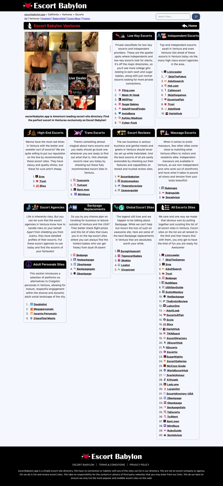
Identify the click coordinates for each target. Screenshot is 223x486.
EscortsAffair (175, 315)
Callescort (174, 90)
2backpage (83, 264)
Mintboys (83, 194)
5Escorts (171, 347)
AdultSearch (173, 268)
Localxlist (173, 388)
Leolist (125, 265)
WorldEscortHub (177, 370)
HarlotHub (173, 329)
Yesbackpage (85, 259)
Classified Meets (44, 318)
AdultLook (172, 310)
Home (192, 26)
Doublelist (40, 304)
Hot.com (173, 85)
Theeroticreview (131, 185)
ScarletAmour (175, 375)
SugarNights (175, 356)
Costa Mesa (73, 18)
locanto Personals (45, 313)
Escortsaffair (175, 99)
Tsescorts (82, 180)
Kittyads (172, 379)
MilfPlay (127, 99)
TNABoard (173, 333)
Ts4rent (81, 185)
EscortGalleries (176, 361)
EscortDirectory (176, 338)
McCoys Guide (176, 365)
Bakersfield (59, 18)
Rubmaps (170, 188)
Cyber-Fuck (129, 122)
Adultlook (173, 108)
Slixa (42, 185)
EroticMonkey (174, 292)
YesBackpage (175, 296)
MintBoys (173, 425)
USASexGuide (174, 287)
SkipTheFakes (177, 76)
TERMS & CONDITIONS (112, 464)
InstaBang (128, 113)
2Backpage (174, 398)
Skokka (126, 260)
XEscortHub (174, 342)
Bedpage (82, 255)
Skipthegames (176, 95)
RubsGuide (174, 430)
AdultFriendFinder (133, 108)
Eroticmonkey (130, 181)
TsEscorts (173, 412)
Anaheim (46, 18)
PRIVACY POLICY (139, 464)
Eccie (170, 319)
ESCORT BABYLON (83, 464)
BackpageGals (176, 407)
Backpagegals (85, 268)
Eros (41, 176)
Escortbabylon (129, 176)
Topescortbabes (131, 255)
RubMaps (171, 282)
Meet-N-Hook (130, 95)
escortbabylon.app (34, 14)
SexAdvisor (174, 435)
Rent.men (82, 189)
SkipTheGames (175, 259)
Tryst (170, 104)
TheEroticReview (177, 301)
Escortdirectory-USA (179, 393)
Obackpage (83, 273)
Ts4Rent (172, 416)
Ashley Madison (131, 118)
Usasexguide (129, 190)
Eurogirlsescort (130, 251)
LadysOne (173, 305)
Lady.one (173, 384)
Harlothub (175, 113)
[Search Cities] (196, 16)
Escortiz (171, 352)
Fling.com (128, 90)
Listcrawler (174, 71)
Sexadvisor (172, 197)
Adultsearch (175, 81)
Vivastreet (128, 269)
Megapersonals (43, 309)
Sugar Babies (130, 104)
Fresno (86, 18)
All (25, 18)
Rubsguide (172, 192)
